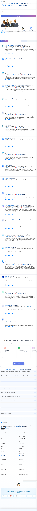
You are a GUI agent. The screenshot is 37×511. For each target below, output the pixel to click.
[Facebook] (1, 427)
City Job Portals (3, 451)
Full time (8, 47)
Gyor (14, 292)
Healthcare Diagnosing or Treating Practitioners (23, 99)
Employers (3, 455)
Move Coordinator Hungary (9, 112)
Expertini (21, 455)
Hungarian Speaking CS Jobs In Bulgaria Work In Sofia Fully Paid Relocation (18, 205)
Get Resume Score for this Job (26, 47)
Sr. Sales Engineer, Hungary (10, 318)
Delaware (7, 126)
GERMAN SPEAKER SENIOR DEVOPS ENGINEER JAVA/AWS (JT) (16, 234)
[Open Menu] (35, 1)
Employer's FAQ (21, 469)
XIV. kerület (13, 139)
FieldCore (7, 139)
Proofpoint (7, 319)
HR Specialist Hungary (9, 165)
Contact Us (21, 467)
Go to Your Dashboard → (18, 363)
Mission (20, 464)
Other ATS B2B (21, 472)
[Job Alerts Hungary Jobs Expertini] (17, 509)
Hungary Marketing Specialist (10, 178)
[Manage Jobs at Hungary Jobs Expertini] (24, 509)
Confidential (8, 59)
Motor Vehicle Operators (20, 59)
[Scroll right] (35, 352)
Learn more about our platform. (21, 426)
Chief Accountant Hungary (9, 152)
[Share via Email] (9, 33)
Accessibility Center (4, 441)
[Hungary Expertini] (4, 1)
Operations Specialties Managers (22, 153)
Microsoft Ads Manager (4, 476)
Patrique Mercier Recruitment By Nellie (12, 206)
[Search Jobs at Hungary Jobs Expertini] (16, 509)
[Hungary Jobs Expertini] (18, 422)
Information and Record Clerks (25, 46)
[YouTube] (5, 427)
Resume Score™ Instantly (23, 30)
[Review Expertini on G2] (10, 496)
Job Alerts (20, 448)
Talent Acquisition (3, 466)
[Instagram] (4, 427)
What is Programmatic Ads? (23, 474)
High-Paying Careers (14, 30)
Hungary (18, 46)
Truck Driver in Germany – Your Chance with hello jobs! (14, 58)
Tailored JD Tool (3, 469)
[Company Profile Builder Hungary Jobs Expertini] (20, 509)
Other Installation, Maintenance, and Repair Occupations (25, 139)
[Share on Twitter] (5, 33)
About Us (20, 462)
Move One (7, 113)
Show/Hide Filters (4, 40)
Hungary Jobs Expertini (5, 425)
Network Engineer (8, 125)
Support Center (3, 436)
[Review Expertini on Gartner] (4, 496)
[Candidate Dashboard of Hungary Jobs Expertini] (14, 509)
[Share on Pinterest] (8, 33)
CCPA (2, 446)
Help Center (3, 438)
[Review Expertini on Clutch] (29, 496)
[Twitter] (2, 427)
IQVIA (7, 306)
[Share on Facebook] (4, 33)
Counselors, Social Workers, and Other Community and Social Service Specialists (18, 263)
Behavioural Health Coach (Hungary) (11, 260)
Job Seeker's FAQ (21, 453)
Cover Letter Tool (21, 443)
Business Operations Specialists (21, 113)
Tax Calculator (21, 451)
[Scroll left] (1, 352)
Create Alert (24, 40)
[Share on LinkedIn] (8, 53)
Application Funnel (4, 467)
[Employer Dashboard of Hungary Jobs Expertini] (19, 509)
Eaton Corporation (9, 277)
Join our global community (5, 30)
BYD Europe (8, 153)
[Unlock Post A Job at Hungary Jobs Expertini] (22, 509)
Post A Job (2, 462)
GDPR (2, 448)
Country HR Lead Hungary (9, 276)
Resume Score (21, 441)
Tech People (8, 235)
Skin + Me (7, 99)
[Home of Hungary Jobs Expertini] (12, 509)
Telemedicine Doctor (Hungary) (10, 98)
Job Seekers (21, 432)
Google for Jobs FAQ (22, 471)
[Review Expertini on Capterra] (23, 496)
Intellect (7, 261)
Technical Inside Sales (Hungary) (10, 247)
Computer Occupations (19, 126)
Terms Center (3, 443)
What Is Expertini (21, 459)
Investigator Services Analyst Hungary (11, 305)
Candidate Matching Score (5, 471)
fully (28, 59)
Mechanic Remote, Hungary (10, 138)
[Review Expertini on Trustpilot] (17, 496)
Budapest (13, 59)
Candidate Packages (22, 438)
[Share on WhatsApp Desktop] (11, 33)
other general (21, 277)
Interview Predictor (22, 446)
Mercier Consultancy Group (10, 46)
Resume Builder (21, 440)
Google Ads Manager (4, 474)
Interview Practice (22, 445)
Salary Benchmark (22, 450)
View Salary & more (16, 47)
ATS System (3, 464)
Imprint (20, 466)
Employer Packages (4, 461)
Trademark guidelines (24, 500)
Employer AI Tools (4, 459)
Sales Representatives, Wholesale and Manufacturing (25, 248)
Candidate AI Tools (22, 436)
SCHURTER (8, 248)
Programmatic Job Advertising (5, 472)
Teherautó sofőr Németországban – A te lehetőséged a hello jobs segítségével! (19, 85)
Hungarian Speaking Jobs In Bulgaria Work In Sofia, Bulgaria (15, 45)
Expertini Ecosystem (22, 461)
